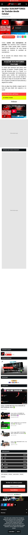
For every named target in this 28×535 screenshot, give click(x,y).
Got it (18, 531)
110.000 (6, 464)
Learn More (11, 531)
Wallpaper (14, 101)
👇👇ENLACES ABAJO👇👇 (8, 36)
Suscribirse (14, 490)
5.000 (5, 454)
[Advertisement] (14, 133)
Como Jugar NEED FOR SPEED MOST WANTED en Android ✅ (18, 433)
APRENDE (10, 474)
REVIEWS (21, 474)
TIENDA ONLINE (14, 0)
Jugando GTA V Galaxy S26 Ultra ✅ (12, 370)
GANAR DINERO (16, 474)
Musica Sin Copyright (14, 498)
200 (5, 461)
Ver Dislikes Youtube (8, 97)
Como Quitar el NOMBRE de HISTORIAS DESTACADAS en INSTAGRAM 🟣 (18, 414)
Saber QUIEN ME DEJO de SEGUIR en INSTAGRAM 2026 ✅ (13, 406)
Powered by (10, 494)
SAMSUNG (3, 476)
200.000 (6, 467)
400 (5, 458)
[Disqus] (14, 288)
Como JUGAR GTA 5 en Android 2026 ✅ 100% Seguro (18, 423)
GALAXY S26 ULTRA (8, 367)
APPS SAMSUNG (4, 474)
